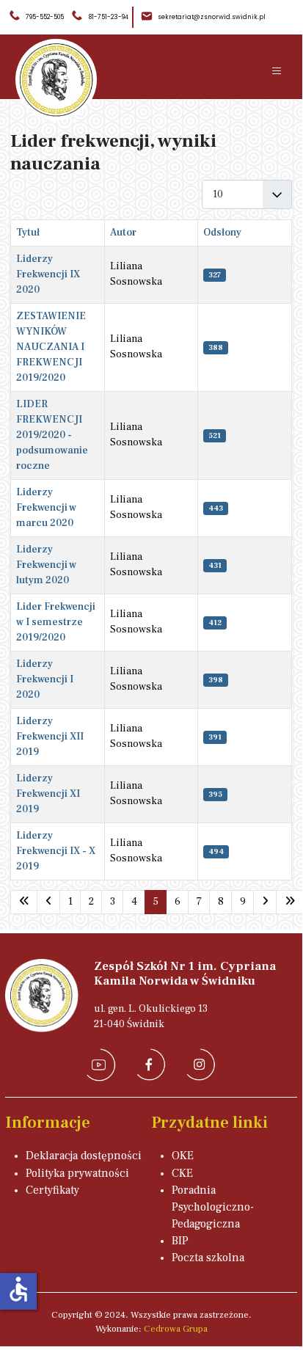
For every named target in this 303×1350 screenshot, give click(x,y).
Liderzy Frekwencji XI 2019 (48, 794)
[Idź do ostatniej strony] (289, 902)
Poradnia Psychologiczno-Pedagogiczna (213, 1207)
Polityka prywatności (77, 1173)
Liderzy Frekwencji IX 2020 (48, 274)
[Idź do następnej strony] (265, 902)
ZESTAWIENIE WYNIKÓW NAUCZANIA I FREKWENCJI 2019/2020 (51, 347)
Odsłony (222, 232)
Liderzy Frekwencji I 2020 (44, 679)
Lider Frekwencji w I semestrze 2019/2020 (55, 622)
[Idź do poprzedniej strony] (48, 902)
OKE (183, 1155)
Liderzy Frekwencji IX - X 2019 (55, 851)
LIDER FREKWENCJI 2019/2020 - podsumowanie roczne (52, 435)
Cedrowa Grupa (176, 1329)
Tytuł (28, 232)
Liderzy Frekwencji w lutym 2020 (46, 565)
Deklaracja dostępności (84, 1155)
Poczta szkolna (208, 1257)
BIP (180, 1240)
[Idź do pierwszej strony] (23, 902)
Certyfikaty (52, 1190)
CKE (182, 1173)
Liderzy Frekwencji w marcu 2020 (46, 508)
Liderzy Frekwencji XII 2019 (50, 737)
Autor (123, 232)
